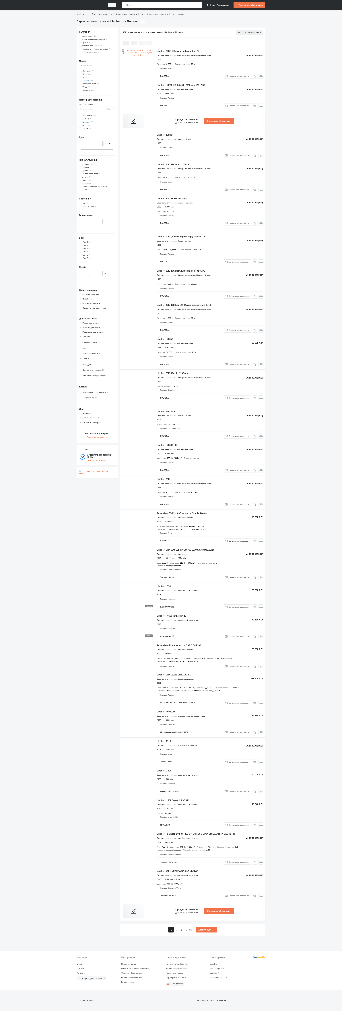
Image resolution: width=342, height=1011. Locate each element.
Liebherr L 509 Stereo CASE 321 (173, 800)
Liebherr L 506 (164, 771)
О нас (79, 964)
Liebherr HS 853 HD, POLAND (172, 198)
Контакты (81, 973)
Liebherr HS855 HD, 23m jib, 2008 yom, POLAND (181, 85)
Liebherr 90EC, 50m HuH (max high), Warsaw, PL (181, 237)
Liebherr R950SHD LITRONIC (171, 616)
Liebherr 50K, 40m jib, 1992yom (172, 373)
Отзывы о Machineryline (131, 977)
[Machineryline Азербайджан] (91, 5)
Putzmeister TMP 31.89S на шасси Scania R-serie (182, 513)
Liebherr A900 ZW (166, 712)
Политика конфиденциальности (135, 968)
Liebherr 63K (163, 479)
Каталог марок (127, 982)
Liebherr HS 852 (165, 339)
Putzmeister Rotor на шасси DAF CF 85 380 (179, 645)
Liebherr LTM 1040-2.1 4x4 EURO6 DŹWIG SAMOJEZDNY (185, 550)
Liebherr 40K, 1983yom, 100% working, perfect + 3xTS (184, 305)
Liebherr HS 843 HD (167, 445)
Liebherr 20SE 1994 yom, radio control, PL (178, 51)
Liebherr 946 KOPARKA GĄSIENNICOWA (177, 871)
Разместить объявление (218, 121)
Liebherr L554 (164, 586)
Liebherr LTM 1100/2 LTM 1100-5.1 (174, 675)
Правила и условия (129, 964)
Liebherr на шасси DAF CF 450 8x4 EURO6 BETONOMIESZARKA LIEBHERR (196, 834)
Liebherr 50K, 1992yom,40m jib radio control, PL (181, 271)
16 (190, 930)
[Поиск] (124, 5)
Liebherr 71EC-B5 (166, 411)
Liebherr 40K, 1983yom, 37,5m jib (173, 164)
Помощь (80, 968)
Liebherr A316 (164, 741)
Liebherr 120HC (165, 135)
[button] (254, 76)
